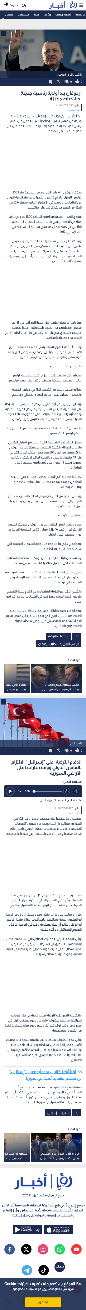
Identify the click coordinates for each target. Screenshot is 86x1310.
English (14, 5)
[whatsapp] (59, 1249)
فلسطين (23, 14)
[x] (26, 1249)
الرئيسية (80, 14)
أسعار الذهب (63, 14)
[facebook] (9, 1249)
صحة (36, 14)
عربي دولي (74, 109)
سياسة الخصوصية (23, 1289)
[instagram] (43, 1249)
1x (19, 791)
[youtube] (76, 1249)
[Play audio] (10, 791)
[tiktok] (43, 1270)
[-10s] (66, 791)
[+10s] (76, 791)
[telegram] (27, 1270)
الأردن (47, 14)
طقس (9, 14)
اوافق (43, 1302)
